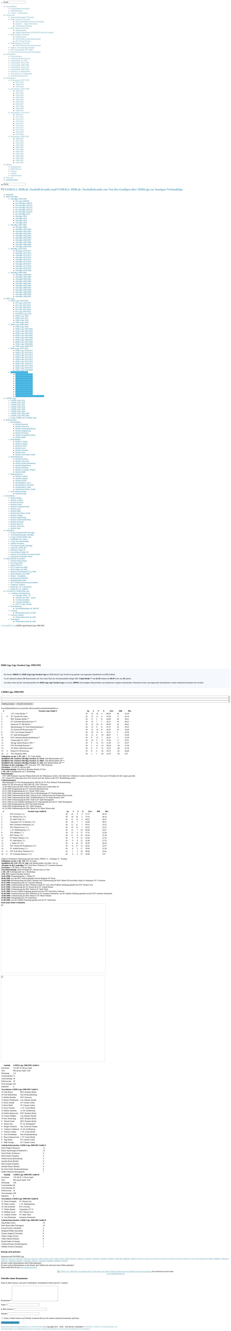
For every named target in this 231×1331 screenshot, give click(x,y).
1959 (61, 1259)
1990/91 (65, 1261)
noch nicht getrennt (18, 491)
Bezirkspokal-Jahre (19, 580)
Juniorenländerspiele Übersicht (22, 17)
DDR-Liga (12, 626)
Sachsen (14, 611)
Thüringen (15, 619)
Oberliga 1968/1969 (23, 244)
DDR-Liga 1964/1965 (24, 335)
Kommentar (6, 1300)
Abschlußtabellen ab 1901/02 (27, 608)
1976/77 (187, 1259)
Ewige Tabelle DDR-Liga (21, 537)
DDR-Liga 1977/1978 (24, 366)
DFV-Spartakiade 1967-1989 (22, 50)
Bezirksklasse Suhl (23, 487)
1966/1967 (19, 104)
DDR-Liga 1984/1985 (24, 383)
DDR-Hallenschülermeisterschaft (28, 39)
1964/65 (96, 1259)
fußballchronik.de (24, 1329)
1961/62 (73, 1259)
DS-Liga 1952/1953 (23, 307)
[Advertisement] (115, 645)
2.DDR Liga (11, 398)
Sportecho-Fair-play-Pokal (21, 556)
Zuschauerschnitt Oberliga (21, 546)
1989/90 (57, 1261)
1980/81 (217, 1259)
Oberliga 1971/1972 (23, 253)
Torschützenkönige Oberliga (22, 535)
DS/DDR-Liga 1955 (23, 314)
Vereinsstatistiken (22, 602)
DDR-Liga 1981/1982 (24, 377)
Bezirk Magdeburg (23, 431)
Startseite (9, 194)
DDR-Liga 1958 (21, 320)
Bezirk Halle (20, 437)
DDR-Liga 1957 (21, 318)
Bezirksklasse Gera (23, 483)
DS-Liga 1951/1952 (23, 305)
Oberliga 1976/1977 (23, 264)
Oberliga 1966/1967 (23, 240)
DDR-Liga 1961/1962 (24, 329)
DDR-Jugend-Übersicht (20, 28)
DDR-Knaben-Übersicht (20, 43)
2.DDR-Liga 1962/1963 (20, 416)
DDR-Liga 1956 (21, 316)
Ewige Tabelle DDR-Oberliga (23, 533)
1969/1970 (19, 110)
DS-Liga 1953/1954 (23, 309)
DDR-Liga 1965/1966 (24, 338)
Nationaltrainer (16, 56)
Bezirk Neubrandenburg (25, 429)
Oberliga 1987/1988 (23, 290)
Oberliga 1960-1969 (18, 225)
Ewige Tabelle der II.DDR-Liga (23, 418)
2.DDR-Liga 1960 (18, 411)
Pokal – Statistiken (18, 576)
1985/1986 (19, 149)
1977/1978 (19, 130)
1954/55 (34, 1259)
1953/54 (27, 1259)
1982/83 (4, 1261)
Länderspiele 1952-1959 (20, 63)
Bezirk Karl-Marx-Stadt (25, 455)
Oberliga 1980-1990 (18, 273)
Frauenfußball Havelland (20, 9)
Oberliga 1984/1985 (23, 283)
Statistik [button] (51, 708)
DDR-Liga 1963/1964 (24, 333)
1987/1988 (19, 154)
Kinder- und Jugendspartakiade (22, 48)
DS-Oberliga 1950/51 (23, 203)
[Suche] (2, 2)
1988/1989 (19, 156)
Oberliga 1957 (21, 218)
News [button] (56, 708)
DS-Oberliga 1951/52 (23, 205)
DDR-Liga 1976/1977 (24, 364)
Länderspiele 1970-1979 (20, 67)
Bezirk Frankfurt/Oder (20, 507)
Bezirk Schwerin (22, 426)
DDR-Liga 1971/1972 (24, 353)
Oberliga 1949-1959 (18, 199)
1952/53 (19, 1259)
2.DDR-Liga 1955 (18, 400)
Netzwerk (9, 178)
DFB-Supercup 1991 (19, 569)
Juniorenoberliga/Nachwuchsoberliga (29, 22)
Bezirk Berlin (20, 494)
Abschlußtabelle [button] (7, 708)
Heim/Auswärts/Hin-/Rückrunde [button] (25, 708)
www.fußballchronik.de (115, 1274)
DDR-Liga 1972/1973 (24, 355)
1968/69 (126, 1259)
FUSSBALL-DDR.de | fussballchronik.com (100, 1327)
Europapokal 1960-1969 (20, 89)
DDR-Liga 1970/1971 (24, 351)
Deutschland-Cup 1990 (20, 574)
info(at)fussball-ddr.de (28, 1267)
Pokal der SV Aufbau (19, 589)
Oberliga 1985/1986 (23, 286)
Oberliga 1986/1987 (23, 288)
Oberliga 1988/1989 (23, 292)
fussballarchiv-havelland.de (79, 1329)
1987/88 (42, 1261)
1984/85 (19, 1261)
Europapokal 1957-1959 (20, 80)
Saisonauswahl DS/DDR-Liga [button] (12, 1257)
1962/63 (80, 1259)
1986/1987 (19, 152)
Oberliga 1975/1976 (23, 262)
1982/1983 (19, 143)
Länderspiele (11, 54)
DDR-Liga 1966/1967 (24, 340)
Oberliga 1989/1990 (23, 294)
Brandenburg (16, 606)
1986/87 (34, 1261)
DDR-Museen (16, 169)
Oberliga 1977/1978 (23, 266)
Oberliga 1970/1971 (23, 251)
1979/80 (209, 1259)
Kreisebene (10, 496)
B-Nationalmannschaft (19, 76)
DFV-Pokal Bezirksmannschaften (24, 582)
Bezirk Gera (20, 448)
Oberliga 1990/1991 (23, 296)
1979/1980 (19, 134)
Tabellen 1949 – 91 (23, 595)
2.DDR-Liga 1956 (18, 403)
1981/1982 (19, 141)
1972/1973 (19, 119)
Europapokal (11, 78)
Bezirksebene (11, 420)
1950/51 (4, 1259)
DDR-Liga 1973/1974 (24, 357)
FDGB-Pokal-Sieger (19, 561)
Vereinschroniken (22, 600)
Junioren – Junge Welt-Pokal (26, 24)
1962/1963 (19, 95)
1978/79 (202, 1259)
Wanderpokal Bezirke (23, 26)
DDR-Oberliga (12, 197)
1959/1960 (19, 87)
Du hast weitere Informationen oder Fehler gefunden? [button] (21, 1263)
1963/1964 (19, 97)
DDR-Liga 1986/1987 (24, 387)
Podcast (13, 171)
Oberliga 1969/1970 (23, 247)
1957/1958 (19, 82)
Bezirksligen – (16, 422)
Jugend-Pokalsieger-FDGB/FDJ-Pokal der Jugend (34, 32)
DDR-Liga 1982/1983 (24, 379)
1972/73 (156, 1259)
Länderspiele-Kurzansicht (20, 58)
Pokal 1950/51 (16, 565)
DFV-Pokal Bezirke (23, 41)
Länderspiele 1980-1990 (20, 69)
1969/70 (134, 1259)
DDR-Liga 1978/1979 (24, 368)
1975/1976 (19, 126)
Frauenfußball (11, 6)
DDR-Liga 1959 (21, 322)
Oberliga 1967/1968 (23, 242)
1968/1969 (19, 108)
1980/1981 (19, 139)
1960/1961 (19, 91)
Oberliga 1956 (21, 216)
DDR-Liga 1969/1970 (24, 346)
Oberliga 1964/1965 (23, 236)
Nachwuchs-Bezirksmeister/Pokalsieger (26, 52)
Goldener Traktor (18, 585)
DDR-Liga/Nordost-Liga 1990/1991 (29, 396)
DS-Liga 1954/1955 (23, 312)
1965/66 (103, 1259)
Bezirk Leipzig (21, 444)
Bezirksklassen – (17, 457)
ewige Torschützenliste (20, 541)
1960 (67, 1259)
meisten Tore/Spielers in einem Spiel (25, 554)
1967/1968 (19, 106)
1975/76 (179, 1259)
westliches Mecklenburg (20, 593)
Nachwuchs (10, 15)
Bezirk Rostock (21, 424)
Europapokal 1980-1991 (20, 136)
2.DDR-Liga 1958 (18, 407)
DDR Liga (10, 299)
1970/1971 (19, 115)
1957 (51, 1259)
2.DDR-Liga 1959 (18, 409)
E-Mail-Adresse (7, 1309)
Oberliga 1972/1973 (23, 255)
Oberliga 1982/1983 (23, 279)
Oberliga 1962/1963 (23, 231)
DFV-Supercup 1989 (19, 567)
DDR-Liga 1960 (21, 327)
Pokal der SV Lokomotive (21, 587)
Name (4, 1305)
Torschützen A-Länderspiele (21, 74)
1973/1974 (19, 121)
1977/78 (194, 1259)
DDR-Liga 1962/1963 (24, 331)
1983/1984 (19, 145)
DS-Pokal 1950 (17, 563)
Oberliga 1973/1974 (23, 257)
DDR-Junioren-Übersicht (20, 19)
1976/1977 (19, 128)
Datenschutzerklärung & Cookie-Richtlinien (27, 1327)
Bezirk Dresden (21, 450)
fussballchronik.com (8, 1329)
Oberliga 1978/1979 (23, 268)
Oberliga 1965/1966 (23, 238)
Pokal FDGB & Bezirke (15, 559)
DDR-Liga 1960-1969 (19, 325)
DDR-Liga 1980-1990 (19, 372)
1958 (56, 1259)
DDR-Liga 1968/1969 (24, 344)
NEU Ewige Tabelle (23, 604)
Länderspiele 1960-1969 (20, 65)
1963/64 (88, 1259)
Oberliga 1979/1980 (23, 270)
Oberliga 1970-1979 (18, 249)
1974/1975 (19, 123)
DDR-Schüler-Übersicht (20, 35)
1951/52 (12, 1259)
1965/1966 (19, 102)
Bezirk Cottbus (21, 442)
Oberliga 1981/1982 (23, 277)
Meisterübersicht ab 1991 (25, 613)
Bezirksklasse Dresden (24, 485)
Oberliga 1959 (21, 223)
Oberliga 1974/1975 (23, 260)
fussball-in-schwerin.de (59, 1329)
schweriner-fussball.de (40, 1329)
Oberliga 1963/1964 (23, 234)
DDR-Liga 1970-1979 (19, 348)
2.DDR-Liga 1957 (18, 405)
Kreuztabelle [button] (43, 708)
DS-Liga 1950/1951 (23, 303)
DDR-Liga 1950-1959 (19, 301)
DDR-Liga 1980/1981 (24, 374)
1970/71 (141, 1259)
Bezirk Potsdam (21, 433)
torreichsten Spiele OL (20, 552)
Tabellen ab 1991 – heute (25, 598)
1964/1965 (19, 100)
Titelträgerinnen (16, 11)
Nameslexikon (16, 175)
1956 (46, 1259)
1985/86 (27, 1261)
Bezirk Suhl (20, 452)
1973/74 (164, 1259)
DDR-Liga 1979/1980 (24, 370)
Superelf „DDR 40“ (19, 548)
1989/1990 (19, 158)
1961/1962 (19, 93)
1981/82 (224, 1259)
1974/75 (171, 1259)
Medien (9, 165)
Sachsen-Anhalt (17, 615)
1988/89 (49, 1261)
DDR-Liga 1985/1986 (24, 385)
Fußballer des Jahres (19, 539)
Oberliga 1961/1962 (23, 229)
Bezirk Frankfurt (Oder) (25, 435)
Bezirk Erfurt (21, 446)
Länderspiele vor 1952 (19, 61)
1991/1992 (19, 162)
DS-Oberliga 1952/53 (23, 208)
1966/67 (111, 1259)
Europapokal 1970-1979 (20, 113)
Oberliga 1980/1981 (23, 275)
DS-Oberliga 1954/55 (23, 212)
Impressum (5, 1327)
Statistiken (10, 530)
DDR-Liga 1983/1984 (24, 381)
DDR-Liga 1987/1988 (24, 390)
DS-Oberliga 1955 (22, 214)
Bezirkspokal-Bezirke (19, 578)
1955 (41, 1259)
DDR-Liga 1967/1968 (24, 342)
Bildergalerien (16, 167)
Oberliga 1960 (21, 227)
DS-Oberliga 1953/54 (23, 210)
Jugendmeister (20, 30)
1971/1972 (19, 117)
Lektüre (13, 173)
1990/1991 (19, 160)
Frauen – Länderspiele (19, 13)
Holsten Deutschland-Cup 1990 (23, 572)
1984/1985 (19, 147)
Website (4, 1314)
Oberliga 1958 (21, 221)
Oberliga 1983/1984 (23, 281)
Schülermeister (21, 37)
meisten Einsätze (17, 543)
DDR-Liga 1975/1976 (24, 361)
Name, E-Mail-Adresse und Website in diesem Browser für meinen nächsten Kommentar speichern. (41, 1318)
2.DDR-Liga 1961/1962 (20, 413)
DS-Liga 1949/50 (22, 201)
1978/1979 (19, 132)
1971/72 (149, 1259)
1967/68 (118, 1259)
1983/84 (12, 1261)
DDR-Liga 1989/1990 (24, 394)
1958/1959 (19, 84)
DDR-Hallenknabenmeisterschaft (28, 45)
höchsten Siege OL (18, 550)
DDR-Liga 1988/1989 (24, 392)
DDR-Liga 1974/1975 (24, 359)
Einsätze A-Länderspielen (20, 71)
